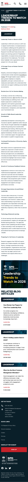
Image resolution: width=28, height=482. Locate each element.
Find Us (3, 440)
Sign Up (14, 449)
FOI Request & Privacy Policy (8, 425)
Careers (3, 432)
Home (2, 10)
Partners (3, 436)
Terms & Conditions (6, 429)
